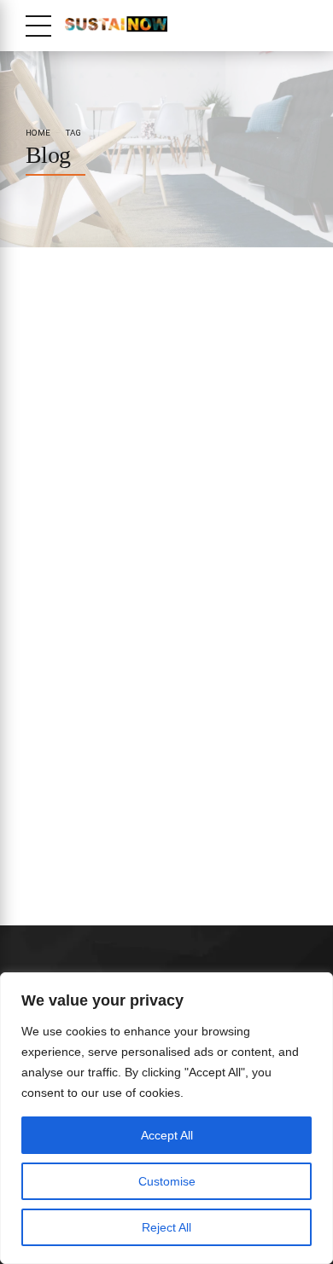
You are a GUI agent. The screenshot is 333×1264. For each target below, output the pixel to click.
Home (38, 132)
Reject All (166, 1227)
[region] (166, 1118)
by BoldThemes (111, 324)
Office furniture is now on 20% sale (143, 613)
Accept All (167, 1135)
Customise (167, 1181)
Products (47, 578)
